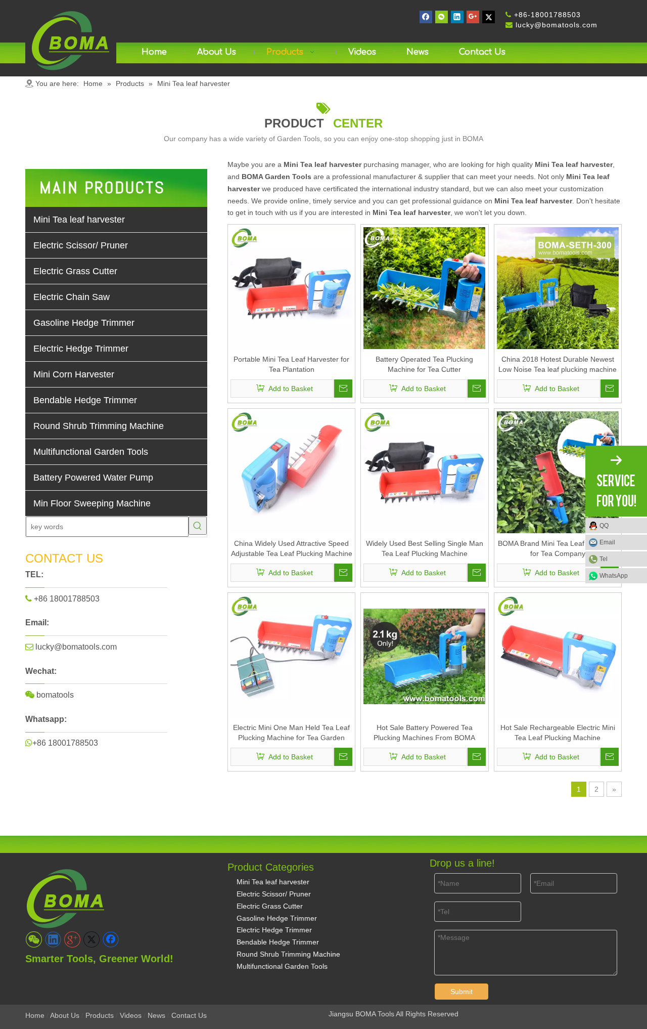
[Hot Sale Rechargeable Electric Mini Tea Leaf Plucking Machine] (558, 656)
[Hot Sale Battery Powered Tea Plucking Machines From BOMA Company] (424, 656)
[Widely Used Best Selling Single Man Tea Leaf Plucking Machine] (424, 471)
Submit (461, 992)
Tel (603, 559)
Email (607, 542)
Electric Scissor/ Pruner (80, 245)
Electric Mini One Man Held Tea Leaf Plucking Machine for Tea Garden (291, 732)
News (156, 1015)
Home (34, 1015)
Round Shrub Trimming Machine (98, 426)
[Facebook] (426, 17)
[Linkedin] (457, 17)
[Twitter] (488, 17)
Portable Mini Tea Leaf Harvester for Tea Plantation (291, 364)
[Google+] (473, 17)
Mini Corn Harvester (73, 374)
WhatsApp (613, 575)
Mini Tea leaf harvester (79, 220)
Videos (131, 1015)
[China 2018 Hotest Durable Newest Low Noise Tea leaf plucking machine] (558, 287)
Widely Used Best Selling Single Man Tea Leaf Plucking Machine (424, 548)
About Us (64, 1015)
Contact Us (189, 1015)
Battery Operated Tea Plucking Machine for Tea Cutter (424, 364)
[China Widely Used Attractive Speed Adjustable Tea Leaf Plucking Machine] (291, 471)
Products (99, 1015)
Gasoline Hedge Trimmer (83, 323)
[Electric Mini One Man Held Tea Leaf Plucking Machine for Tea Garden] (291, 656)
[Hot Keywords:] (198, 526)
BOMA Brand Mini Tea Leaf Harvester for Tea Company (558, 548)
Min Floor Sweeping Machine (92, 503)
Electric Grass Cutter (75, 271)
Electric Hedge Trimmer (80, 349)
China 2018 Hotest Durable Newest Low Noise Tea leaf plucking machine (557, 364)
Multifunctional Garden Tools (90, 452)
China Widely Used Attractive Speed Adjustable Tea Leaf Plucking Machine (291, 548)
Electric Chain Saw (71, 297)
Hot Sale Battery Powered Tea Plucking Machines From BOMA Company (424, 733)
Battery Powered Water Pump (93, 478)
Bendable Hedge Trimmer (85, 400)
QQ (604, 525)
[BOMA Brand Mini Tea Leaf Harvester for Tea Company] (558, 471)
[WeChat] (441, 17)
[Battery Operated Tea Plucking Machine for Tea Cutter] (424, 287)
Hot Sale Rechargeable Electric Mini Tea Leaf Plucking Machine (557, 732)
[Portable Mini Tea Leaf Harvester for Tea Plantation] (291, 287)
